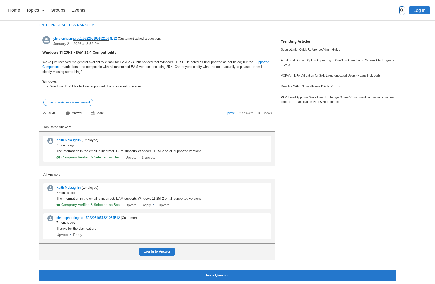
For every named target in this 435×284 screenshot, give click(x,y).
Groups (58, 10)
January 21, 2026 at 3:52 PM (76, 44)
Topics (32, 10)
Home (14, 10)
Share (100, 113)
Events (78, 10)
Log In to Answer (157, 251)
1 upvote (229, 113)
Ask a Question (217, 275)
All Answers (51, 174)
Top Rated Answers (57, 127)
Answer (77, 113)
